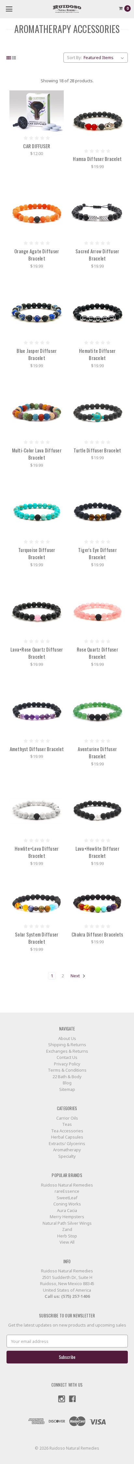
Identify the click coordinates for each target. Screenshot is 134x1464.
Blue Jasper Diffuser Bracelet (37, 354)
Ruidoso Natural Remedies (67, 1185)
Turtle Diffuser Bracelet (97, 450)
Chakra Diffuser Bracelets (97, 934)
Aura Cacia (67, 1210)
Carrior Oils (67, 1118)
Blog (67, 1083)
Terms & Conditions (67, 1070)
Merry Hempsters (67, 1217)
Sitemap (67, 1089)
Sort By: (74, 57)
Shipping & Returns (67, 1044)
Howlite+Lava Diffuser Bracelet (37, 852)
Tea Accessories (67, 1131)
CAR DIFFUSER (36, 146)
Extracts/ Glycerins (67, 1143)
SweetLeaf (67, 1198)
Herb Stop (67, 1236)
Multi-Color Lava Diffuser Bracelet (36, 454)
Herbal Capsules (67, 1137)
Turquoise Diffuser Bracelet (36, 553)
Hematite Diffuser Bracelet (97, 354)
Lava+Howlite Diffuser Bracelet (97, 852)
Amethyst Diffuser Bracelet (37, 748)
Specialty (67, 1156)
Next (76, 976)
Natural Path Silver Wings (67, 1223)
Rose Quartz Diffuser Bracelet (97, 653)
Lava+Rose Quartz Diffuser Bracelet (36, 653)
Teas (67, 1124)
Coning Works (67, 1204)
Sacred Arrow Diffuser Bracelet (97, 254)
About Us (67, 1038)
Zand (67, 1229)
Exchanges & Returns (67, 1051)
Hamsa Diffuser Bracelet (97, 158)
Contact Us (67, 1057)
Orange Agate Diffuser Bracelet (36, 254)
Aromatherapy (67, 1150)
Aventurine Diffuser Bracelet (97, 752)
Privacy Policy (67, 1064)
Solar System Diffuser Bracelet (36, 938)
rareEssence (67, 1191)
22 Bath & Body (67, 1076)
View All (67, 1242)
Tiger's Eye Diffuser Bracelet (97, 553)
